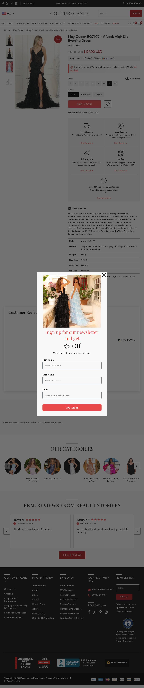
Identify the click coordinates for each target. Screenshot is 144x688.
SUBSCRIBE (72, 407)
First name (48, 359)
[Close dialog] (104, 275)
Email (45, 389)
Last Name (48, 374)
